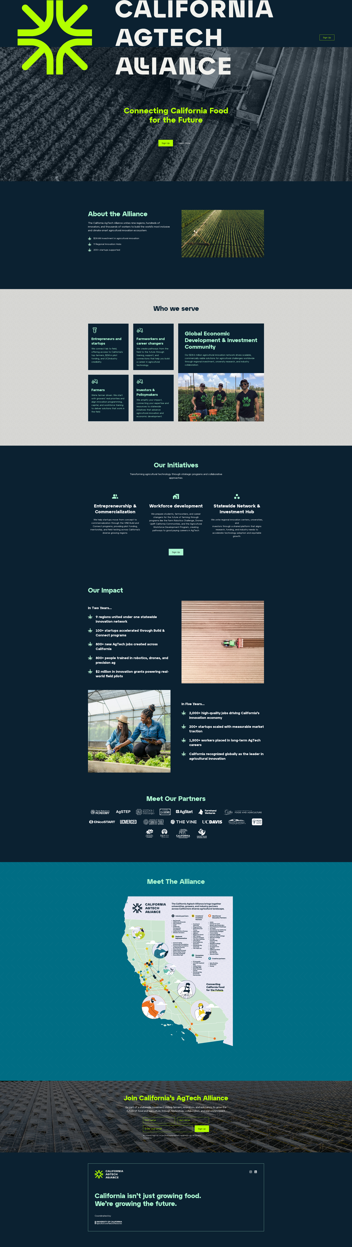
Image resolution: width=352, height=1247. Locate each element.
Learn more (184, 143)
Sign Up (327, 37)
